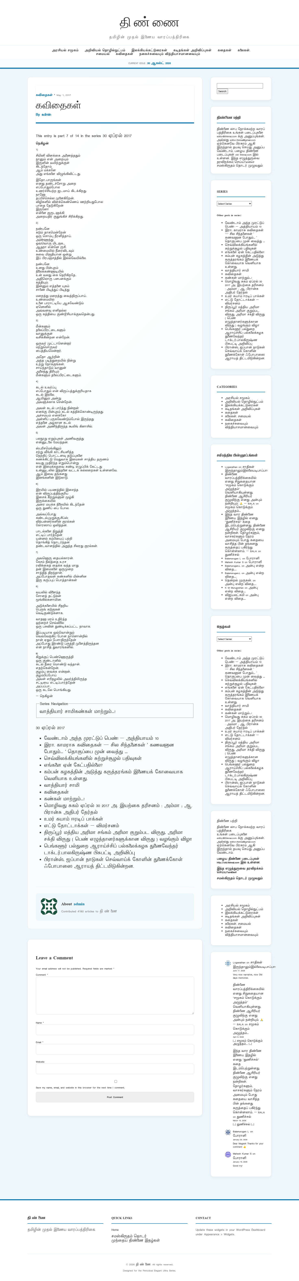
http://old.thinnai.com (228, 862)
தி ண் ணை (149, 21)
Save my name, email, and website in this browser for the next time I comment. (80, 1087)
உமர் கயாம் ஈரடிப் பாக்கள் (73, 819)
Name (40, 1023)
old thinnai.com (243, 154)
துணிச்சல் (232, 555)
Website (40, 1062)
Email (39, 1042)
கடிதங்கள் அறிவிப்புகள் (192, 50)
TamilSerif (232, 872)
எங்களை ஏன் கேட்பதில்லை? (73, 765)
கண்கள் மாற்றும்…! (95, 711)
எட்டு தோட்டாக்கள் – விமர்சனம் (81, 826)
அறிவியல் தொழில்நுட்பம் (105, 50)
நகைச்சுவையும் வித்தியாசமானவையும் (169, 54)
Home (115, 1229)
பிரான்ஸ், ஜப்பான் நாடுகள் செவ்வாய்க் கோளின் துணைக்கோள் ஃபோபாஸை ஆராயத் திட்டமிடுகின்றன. (113, 863)
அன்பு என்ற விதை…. (240, 584)
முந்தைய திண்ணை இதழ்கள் (135, 1240)
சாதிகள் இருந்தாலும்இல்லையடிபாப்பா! (246, 469)
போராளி (252, 558)
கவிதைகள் (124, 54)
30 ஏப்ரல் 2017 (117, 136)
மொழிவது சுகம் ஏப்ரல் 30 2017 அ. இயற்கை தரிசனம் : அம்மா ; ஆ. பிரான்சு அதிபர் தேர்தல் (244, 287)
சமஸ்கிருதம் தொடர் (128, 1236)
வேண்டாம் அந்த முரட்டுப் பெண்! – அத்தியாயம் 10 (101, 738)
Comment (42, 975)
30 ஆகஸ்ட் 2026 (159, 63)
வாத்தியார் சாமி (57, 711)
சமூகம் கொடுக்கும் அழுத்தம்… (239, 509)
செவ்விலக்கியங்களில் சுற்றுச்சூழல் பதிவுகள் (93, 758)
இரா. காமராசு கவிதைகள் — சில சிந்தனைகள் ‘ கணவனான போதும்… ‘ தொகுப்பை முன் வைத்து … (109, 748)
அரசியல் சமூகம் (65, 50)
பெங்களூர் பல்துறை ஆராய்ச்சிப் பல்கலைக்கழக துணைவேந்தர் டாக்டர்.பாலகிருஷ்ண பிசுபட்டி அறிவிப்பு (111, 849)
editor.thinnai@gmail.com (242, 140)
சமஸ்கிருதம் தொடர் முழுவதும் (240, 878)
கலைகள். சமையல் (238, 416)
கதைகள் (224, 50)
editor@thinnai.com (227, 136)
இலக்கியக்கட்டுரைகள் (149, 50)
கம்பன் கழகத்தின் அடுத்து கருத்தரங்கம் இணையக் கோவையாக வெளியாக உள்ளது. (244, 261)
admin (46, 114)
